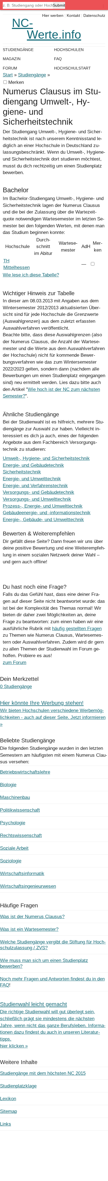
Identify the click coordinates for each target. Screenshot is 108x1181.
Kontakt (73, 16)
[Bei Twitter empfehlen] (32, 569)
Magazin (11, 59)
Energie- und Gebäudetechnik (33, 465)
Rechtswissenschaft (21, 835)
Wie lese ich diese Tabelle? (31, 275)
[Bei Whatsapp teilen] (9, 569)
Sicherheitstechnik (22, 471)
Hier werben (52, 16)
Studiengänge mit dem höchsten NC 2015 (43, 1073)
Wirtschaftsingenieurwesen (28, 886)
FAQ (58, 59)
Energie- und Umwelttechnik (32, 478)
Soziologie (10, 860)
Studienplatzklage (18, 1086)
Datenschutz (94, 16)
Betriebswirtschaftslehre (25, 772)
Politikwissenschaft (20, 810)
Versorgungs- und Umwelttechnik (37, 499)
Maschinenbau (15, 797)
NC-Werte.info (46, 29)
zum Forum (14, 662)
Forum (10, 68)
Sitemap (8, 1111)
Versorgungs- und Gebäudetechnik (38, 492)
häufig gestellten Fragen (77, 628)
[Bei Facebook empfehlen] (21, 569)
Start (8, 75)
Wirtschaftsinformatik (22, 873)
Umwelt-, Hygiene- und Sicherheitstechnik (46, 458)
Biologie (8, 784)
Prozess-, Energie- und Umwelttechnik (43, 506)
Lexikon (8, 1098)
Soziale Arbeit (14, 848)
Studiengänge (32, 75)
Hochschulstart (72, 68)
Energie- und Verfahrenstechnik (35, 485)
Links (5, 1124)
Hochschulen (69, 49)
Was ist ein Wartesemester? (29, 929)
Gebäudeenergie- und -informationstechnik (47, 512)
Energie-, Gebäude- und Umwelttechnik (43, 519)
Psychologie (12, 822)
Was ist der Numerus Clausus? (32, 916)
